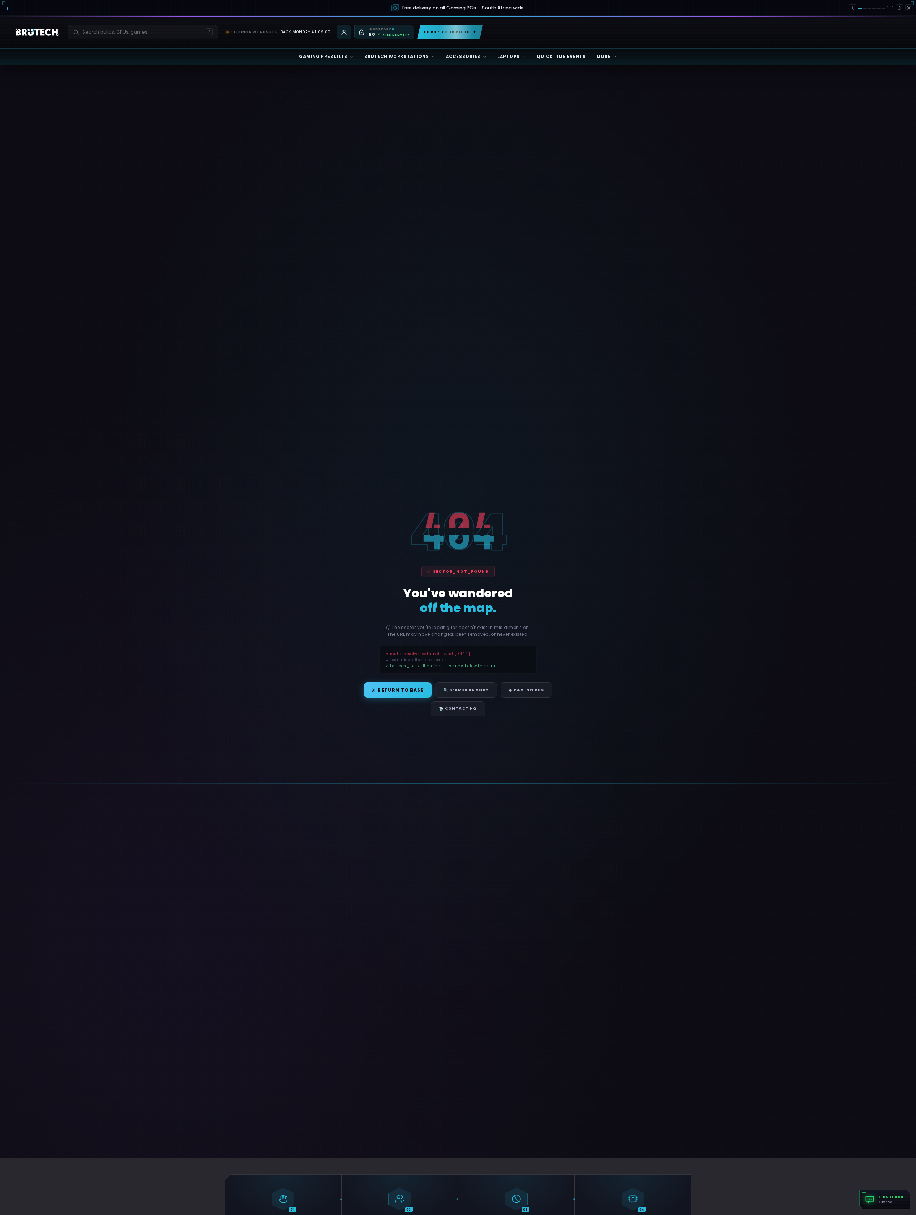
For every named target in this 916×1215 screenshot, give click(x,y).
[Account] (344, 32)
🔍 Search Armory (466, 690)
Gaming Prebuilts (323, 56)
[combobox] (138, 32)
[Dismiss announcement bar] (908, 7)
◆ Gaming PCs (526, 690)
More (603, 56)
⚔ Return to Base (398, 690)
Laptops (508, 56)
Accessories (463, 56)
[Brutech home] (37, 32)
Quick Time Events (561, 56)
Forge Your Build (450, 32)
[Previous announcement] (852, 7)
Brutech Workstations (396, 56)
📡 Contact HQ (458, 708)
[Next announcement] (899, 7)
